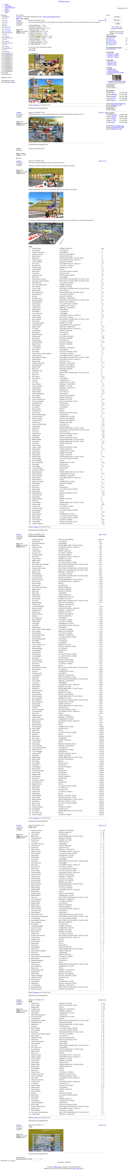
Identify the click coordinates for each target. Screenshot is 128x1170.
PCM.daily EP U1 (111, 38)
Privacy (6, 23)
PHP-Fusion (57, 1167)
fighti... (113, 92)
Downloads (7, 41)
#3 (103, 161)
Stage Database (8, 30)
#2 (103, 112)
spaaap (13, 82)
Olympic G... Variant (113, 54)
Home (6, 18)
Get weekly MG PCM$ (117, 127)
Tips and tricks (7, 28)
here (122, 33)
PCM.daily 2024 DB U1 (112, 43)
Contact (6, 21)
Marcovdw (114, 94)
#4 (103, 534)
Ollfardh (113, 116)
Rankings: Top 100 (116, 105)
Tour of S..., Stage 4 (113, 57)
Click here (114, 28)
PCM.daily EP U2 (111, 37)
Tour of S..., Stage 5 (113, 55)
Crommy (18, 20)
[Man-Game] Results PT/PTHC (51, 16)
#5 (103, 825)
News (6, 34)
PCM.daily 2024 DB (112, 44)
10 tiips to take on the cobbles (116, 72)
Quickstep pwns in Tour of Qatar (117, 81)
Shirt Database (8, 27)
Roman (36, 105)
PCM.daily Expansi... (112, 40)
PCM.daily (19, 16)
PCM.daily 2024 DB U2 (112, 41)
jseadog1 (113, 96)
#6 (103, 1000)
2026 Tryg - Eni (112, 61)
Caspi (112, 122)
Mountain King (112, 69)
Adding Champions (113, 71)
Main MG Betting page (117, 126)
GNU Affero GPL (77, 1168)
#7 (103, 1125)
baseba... (113, 100)
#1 (103, 20)
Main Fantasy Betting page (118, 103)
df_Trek (113, 98)
